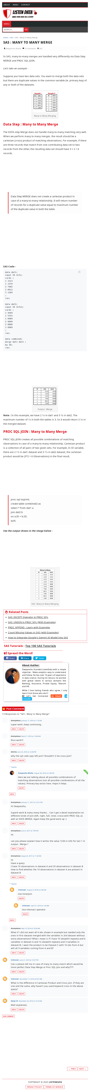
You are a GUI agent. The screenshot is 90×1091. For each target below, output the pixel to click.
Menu (6, 24)
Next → (82, 1069)
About (7, 5)
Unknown (22, 890)
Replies (14, 767)
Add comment (8, 1016)
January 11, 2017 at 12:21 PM (32, 802)
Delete (21, 729)
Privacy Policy (34, 1087)
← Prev (72, 1069)
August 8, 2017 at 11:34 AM (31, 856)
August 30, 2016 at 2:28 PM (44, 773)
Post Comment (15, 708)
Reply (14, 729)
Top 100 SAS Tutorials (40, 646)
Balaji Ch (14, 1001)
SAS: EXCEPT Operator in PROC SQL (28, 617)
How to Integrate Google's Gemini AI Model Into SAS (38, 637)
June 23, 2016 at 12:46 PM (26, 752)
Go (26, 30)
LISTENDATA (55, 1082)
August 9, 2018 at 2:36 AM (36, 890)
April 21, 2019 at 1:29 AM (40, 906)
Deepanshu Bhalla (25, 773)
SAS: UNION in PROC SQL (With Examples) (32, 622)
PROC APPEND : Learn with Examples (29, 627)
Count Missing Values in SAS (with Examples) (33, 632)
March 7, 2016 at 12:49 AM (31, 736)
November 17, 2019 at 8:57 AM (31, 979)
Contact (25, 5)
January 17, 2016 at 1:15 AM (31, 720)
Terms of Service (54, 1087)
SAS (40, 48)
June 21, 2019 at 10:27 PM (29, 960)
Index (16, 5)
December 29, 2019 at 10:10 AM (30, 1001)
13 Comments (30, 48)
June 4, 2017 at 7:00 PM (30, 831)
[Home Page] (20, 13)
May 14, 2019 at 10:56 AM (30, 928)
